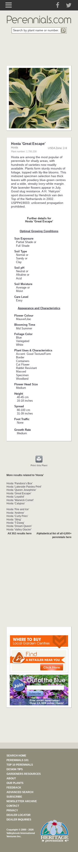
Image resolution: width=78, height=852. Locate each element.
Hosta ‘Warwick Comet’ (20, 500)
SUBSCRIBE (14, 796)
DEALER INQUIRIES (18, 819)
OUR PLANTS (14, 783)
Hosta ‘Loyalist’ (15, 496)
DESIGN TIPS (14, 769)
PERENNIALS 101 (17, 760)
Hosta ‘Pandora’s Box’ (19, 483)
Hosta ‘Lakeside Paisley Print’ (24, 486)
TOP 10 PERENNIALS (19, 764)
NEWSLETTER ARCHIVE (21, 801)
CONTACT (12, 805)
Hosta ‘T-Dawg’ (15, 522)
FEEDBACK (13, 787)
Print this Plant (39, 465)
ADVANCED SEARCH (19, 792)
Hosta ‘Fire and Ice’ (17, 509)
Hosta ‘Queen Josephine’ (21, 489)
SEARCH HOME (16, 755)
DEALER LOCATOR (18, 815)
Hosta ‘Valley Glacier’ (19, 529)
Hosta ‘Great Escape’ (18, 493)
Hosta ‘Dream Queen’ (19, 526)
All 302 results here (20, 533)
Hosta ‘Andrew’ (15, 512)
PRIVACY (12, 810)
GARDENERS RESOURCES (23, 773)
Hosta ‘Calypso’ (15, 503)
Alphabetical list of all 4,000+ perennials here (54, 535)
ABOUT (11, 778)
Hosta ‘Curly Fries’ (17, 516)
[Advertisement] (39, 52)
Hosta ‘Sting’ (13, 519)
